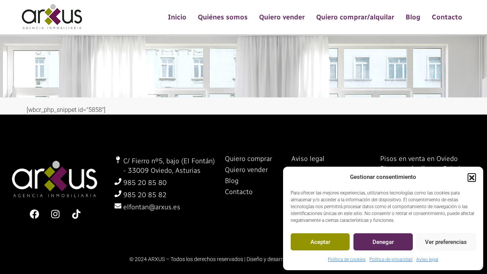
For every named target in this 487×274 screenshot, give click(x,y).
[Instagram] (55, 213)
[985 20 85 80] (118, 181)
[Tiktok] (76, 213)
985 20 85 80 (145, 182)
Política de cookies (347, 259)
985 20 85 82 (145, 195)
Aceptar (320, 242)
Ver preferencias (446, 242)
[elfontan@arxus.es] (118, 205)
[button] (472, 177)
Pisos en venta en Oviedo (419, 159)
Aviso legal (427, 259)
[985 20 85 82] (118, 193)
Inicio (177, 17)
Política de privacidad (390, 259)
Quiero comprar (248, 159)
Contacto (447, 17)
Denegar (383, 242)
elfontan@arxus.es (151, 207)
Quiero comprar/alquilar (355, 17)
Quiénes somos (223, 17)
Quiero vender (282, 17)
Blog (413, 17)
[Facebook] (34, 213)
